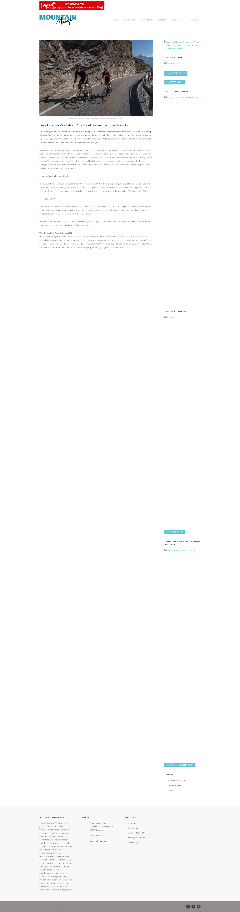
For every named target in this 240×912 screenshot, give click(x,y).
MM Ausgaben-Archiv (176, 73)
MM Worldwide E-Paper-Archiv (180, 765)
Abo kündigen (133, 842)
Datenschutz (133, 828)
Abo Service (178, 20)
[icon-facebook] (199, 907)
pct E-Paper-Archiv (175, 532)
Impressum (132, 823)
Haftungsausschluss (136, 837)
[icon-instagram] (194, 907)
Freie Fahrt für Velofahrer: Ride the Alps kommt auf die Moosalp (83, 125)
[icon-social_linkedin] (188, 907)
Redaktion (146, 20)
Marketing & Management (179, 780)
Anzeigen (162, 20)
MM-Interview (129, 20)
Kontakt (193, 20)
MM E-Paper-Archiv (174, 82)
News (114, 20)
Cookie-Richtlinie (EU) (136, 833)
